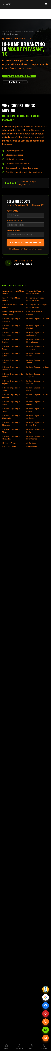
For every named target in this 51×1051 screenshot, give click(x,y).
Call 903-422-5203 (21, 76)
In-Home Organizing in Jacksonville (35, 333)
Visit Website (31, 447)
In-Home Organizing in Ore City (37, 396)
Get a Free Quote (9, 447)
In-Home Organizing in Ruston (35, 430)
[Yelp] (45, 1013)
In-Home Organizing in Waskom (35, 382)
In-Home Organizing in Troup (11, 410)
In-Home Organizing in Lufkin (11, 354)
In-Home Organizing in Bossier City (35, 423)
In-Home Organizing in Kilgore (11, 327)
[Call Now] (45, 1021)
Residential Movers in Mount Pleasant (35, 299)
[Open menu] (46, 4)
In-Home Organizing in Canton (35, 354)
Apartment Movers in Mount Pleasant (13, 292)
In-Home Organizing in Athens (35, 361)
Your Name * (13, 211)
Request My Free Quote (24, 242)
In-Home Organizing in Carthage (11, 340)
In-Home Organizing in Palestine (11, 368)
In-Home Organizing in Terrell (11, 361)
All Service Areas (9, 443)
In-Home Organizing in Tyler (37, 319)
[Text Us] (45, 1030)
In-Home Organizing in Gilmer (11, 347)
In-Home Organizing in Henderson (11, 333)
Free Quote (13, 82)
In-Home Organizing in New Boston (13, 375)
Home (4, 31)
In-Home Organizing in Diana (35, 389)
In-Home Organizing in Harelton (11, 403)
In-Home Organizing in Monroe (11, 430)
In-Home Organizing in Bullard (35, 410)
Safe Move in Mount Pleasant (34, 313)
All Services (31, 443)
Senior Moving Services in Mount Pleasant (12, 313)
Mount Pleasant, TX (31, 31)
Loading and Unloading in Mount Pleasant (36, 306)
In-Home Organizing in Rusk (37, 367)
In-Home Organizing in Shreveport (11, 423)
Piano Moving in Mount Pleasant (11, 299)
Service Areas (15, 31)
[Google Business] (45, 997)
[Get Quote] (45, 1038)
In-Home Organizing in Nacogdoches (35, 340)
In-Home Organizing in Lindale (35, 403)
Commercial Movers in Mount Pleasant (35, 292)
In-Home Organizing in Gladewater (11, 417)
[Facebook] (45, 1005)
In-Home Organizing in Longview (11, 320)
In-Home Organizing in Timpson (35, 375)
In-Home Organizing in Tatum (11, 389)
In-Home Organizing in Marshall (35, 327)
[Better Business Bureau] (45, 989)
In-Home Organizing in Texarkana (35, 347)
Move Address (14, 230)
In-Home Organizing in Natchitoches (35, 437)
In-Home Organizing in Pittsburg (11, 396)
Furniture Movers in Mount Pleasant (12, 306)
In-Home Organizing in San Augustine (13, 382)
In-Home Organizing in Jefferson (35, 417)
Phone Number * (15, 221)
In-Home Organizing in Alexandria (11, 437)
